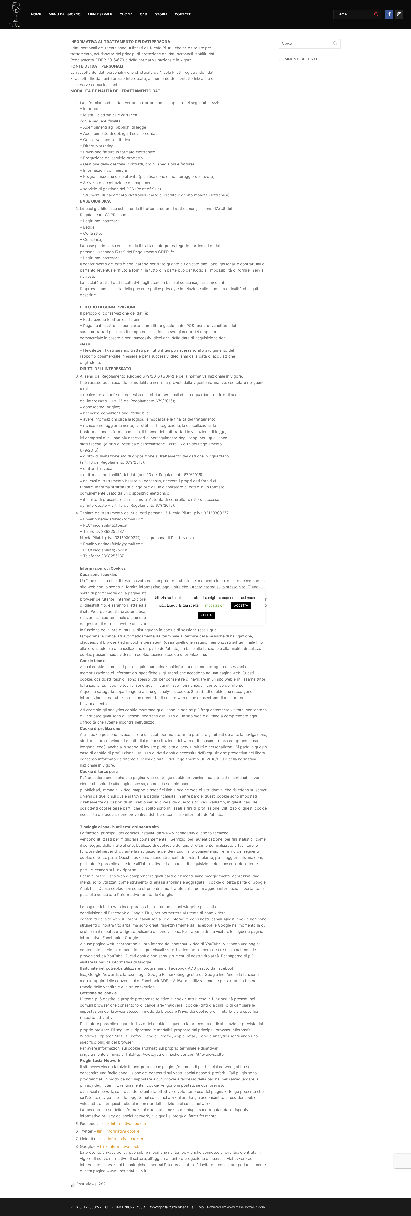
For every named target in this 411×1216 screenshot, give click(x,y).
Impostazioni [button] (214, 605)
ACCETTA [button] (241, 605)
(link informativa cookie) (124, 1123)
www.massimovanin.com (246, 1207)
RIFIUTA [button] (206, 615)
